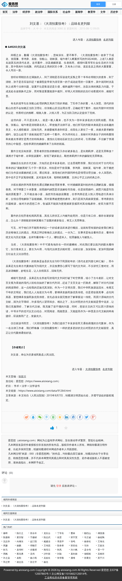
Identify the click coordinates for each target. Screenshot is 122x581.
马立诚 (87, 537)
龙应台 (47, 533)
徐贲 (59, 537)
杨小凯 (33, 557)
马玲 (86, 545)
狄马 (5, 549)
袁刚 (19, 557)
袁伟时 (20, 549)
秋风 (59, 549)
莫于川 (101, 557)
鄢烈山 (87, 533)
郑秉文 (87, 557)
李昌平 (60, 541)
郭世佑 (74, 545)
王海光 (101, 541)
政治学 (39, 12)
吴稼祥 (101, 553)
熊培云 (47, 549)
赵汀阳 (33, 541)
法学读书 (35, 386)
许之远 (6, 557)
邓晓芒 (33, 545)
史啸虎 (33, 549)
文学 (102, 12)
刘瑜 (59, 553)
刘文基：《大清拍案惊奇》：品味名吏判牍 (24, 505)
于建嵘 (33, 537)
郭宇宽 (74, 537)
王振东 (101, 545)
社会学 (66, 12)
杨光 (46, 561)
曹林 (73, 533)
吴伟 (32, 553)
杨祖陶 (101, 537)
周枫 (5, 553)
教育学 (91, 12)
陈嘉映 (6, 537)
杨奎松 (87, 541)
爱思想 (11, 5)
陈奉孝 (60, 545)
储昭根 (87, 553)
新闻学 (79, 12)
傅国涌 (101, 533)
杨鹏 (19, 545)
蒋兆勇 (20, 553)
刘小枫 (74, 549)
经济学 (26, 12)
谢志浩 (20, 561)
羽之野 (6, 561)
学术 (16, 386)
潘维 (73, 557)
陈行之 (20, 533)
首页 (5, 12)
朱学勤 (60, 557)
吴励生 (47, 557)
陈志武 (47, 537)
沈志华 (6, 541)
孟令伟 (87, 549)
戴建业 (47, 541)
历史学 (114, 12)
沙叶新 (47, 553)
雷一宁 (101, 549)
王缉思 (47, 545)
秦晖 (5, 533)
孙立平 (33, 561)
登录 (58, 485)
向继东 (20, 541)
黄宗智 (20, 537)
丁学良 (60, 533)
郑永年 (33, 533)
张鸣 (73, 541)
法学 (15, 12)
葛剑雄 (74, 553)
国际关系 (53, 12)
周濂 (5, 545)
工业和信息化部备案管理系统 (61, 577)
